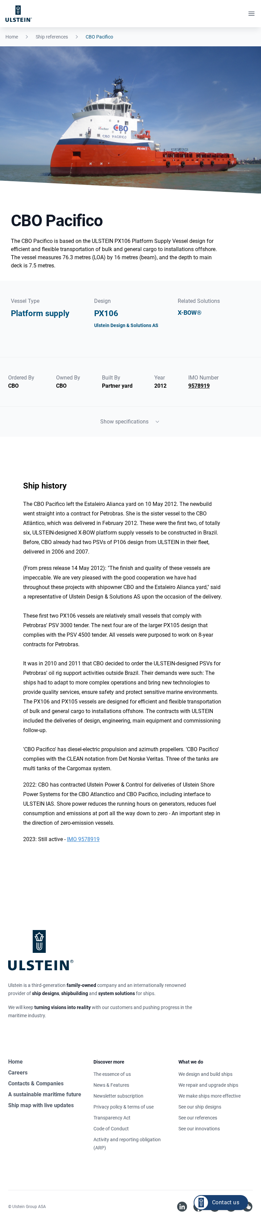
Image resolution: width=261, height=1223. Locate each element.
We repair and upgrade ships (208, 1085)
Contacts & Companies (36, 1083)
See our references (197, 1117)
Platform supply (40, 313)
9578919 (199, 386)
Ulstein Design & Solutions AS (126, 325)
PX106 (106, 313)
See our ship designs (199, 1107)
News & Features (111, 1085)
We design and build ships (205, 1074)
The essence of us (112, 1074)
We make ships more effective (209, 1096)
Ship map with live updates (41, 1105)
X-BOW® (190, 312)
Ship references (52, 37)
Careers (18, 1072)
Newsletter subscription (118, 1096)
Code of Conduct (111, 1128)
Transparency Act (111, 1117)
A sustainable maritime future (44, 1094)
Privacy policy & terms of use (123, 1107)
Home (11, 37)
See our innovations (199, 1128)
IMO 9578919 (83, 839)
